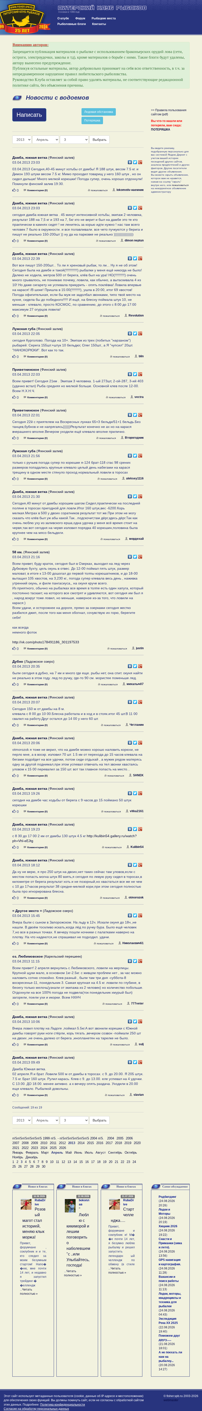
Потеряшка (92, 120)
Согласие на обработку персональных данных (36, 1409)
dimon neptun (134, 240)
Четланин (137, 724)
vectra (139, 397)
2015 (90, 1143)
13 (69, 1162)
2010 (43, 1143)
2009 (34, 1143)
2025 (53, 1148)
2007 (15, 1143)
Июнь (78, 1152)
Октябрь (131, 1152)
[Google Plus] (140, 161)
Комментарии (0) (37, 190)
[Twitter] (135, 161)
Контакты (99, 24)
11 (57, 1162)
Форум (80, 18)
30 (43, 1166)
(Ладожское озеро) (33, 661)
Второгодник (134, 437)
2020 (137, 1143)
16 (87, 1162)
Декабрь (32, 1157)
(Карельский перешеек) (47, 956)
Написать (29, 114)
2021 (15, 1148)
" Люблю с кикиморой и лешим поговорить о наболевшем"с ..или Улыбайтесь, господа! (78, 1237)
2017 (109, 1143)
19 (104, 1162)
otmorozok (136, 897)
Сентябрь (115, 1152)
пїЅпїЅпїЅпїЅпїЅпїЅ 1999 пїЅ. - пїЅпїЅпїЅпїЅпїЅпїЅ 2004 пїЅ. (58, 1138)
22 (122, 1162)
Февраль (32, 1152)
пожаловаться (99, 190)
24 (134, 1162)
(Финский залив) (43, 157)
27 (26, 1166)
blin (141, 356)
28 (32, 1166)
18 (99, 1162)
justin (140, 648)
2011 (53, 1143)
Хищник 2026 (168, 1226)
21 (116, 1162)
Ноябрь (17, 1157)
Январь (17, 1152)
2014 (81, 1143)
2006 (129, 1138)
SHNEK (138, 775)
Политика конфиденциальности (62, 1404)
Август (101, 1152)
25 (14, 1166)
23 (128, 1162)
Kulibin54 (137, 847)
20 (110, 1162)
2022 (25, 1148)
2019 (127, 1143)
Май (69, 1152)
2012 (62, 1143)
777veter (137, 1003)
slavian (139, 1094)
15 (81, 1162)
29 (37, 1166)
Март (45, 1152)
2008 (25, 1143)
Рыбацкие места (104, 18)
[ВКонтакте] (130, 161)
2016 (99, 1143)
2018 (118, 1143)
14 (75, 1162)
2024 (43, 1148)
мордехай (136, 539)
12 (63, 1162)
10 (51, 1162)
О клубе (63, 18)
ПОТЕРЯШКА (160, 129)
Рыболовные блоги (71, 24)
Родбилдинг (167, 1197)
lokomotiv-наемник (130, 190)
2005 (120, 1138)
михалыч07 (135, 684)
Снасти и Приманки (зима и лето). (170, 1243)
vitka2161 (137, 811)
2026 (62, 1148)
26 (20, 1166)
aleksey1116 (135, 478)
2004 (110, 1138)
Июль (89, 1152)
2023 (34, 1148)
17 (93, 1162)
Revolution (136, 315)
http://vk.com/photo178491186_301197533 (45, 642)
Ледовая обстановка (98, 112)
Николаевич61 (133, 943)
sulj (141, 1044)
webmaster (171, 1400)
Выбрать (99, 140)
